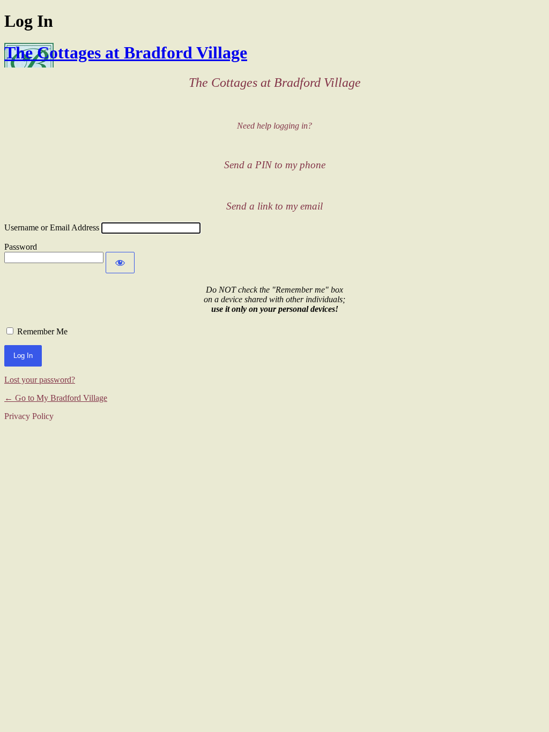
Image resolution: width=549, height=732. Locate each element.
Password (20, 246)
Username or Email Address (51, 227)
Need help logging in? (274, 125)
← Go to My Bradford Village (55, 397)
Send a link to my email (274, 206)
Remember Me (42, 331)
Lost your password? (39, 379)
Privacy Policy (29, 416)
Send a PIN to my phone (274, 164)
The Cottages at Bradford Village (125, 52)
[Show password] (120, 262)
